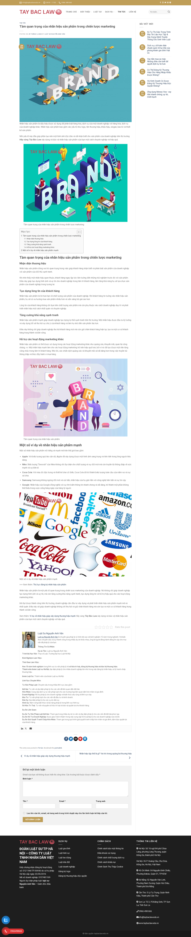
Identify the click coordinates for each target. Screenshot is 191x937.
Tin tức (122, 12)
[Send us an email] (168, 3)
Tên (25, 801)
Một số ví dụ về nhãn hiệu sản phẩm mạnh (40, 250)
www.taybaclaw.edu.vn (149, 923)
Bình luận (28, 779)
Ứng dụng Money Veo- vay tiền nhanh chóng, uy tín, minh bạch (159, 94)
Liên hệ (132, 12)
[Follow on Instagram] (163, 3)
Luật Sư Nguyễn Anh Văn (55, 34)
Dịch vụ (109, 12)
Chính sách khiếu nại (106, 862)
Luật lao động (64, 857)
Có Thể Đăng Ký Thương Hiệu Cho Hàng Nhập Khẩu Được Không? (159, 72)
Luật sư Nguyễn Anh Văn (48, 637)
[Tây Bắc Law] (40, 12)
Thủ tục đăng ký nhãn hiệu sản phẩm (49, 584)
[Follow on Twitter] (165, 3)
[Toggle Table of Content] (78, 232)
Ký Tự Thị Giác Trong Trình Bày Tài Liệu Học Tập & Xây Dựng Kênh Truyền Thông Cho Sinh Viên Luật (159, 36)
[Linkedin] (22, 728)
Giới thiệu (85, 12)
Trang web (100, 801)
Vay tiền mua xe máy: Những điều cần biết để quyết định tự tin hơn (157, 61)
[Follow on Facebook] (160, 3)
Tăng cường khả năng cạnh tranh (39, 244)
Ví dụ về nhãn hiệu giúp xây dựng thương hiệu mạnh (52, 616)
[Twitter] (26, 728)
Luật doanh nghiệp (66, 866)
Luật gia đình (64, 848)
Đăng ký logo (64, 871)
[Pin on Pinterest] (80, 739)
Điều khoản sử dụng (106, 853)
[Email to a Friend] (76, 739)
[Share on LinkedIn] (85, 739)
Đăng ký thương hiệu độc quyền (72, 876)
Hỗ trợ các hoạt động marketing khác (40, 247)
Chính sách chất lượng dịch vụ (110, 857)
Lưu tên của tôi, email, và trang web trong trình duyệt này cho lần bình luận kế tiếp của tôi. (67, 813)
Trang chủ (71, 12)
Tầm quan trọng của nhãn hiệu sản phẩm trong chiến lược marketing (52, 236)
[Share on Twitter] (71, 739)
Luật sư (97, 12)
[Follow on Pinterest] (170, 3)
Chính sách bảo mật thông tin (110, 848)
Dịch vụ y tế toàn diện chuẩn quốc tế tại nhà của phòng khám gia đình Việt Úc (158, 49)
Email (62, 801)
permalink (58, 748)
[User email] (30, 728)
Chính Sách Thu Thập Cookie (110, 866)
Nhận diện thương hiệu (35, 239)
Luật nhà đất (64, 862)
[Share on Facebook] (66, 739)
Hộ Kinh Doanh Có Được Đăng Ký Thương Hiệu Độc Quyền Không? (159, 83)
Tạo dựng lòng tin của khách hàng (39, 242)
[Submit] (169, 12)
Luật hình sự (64, 853)
